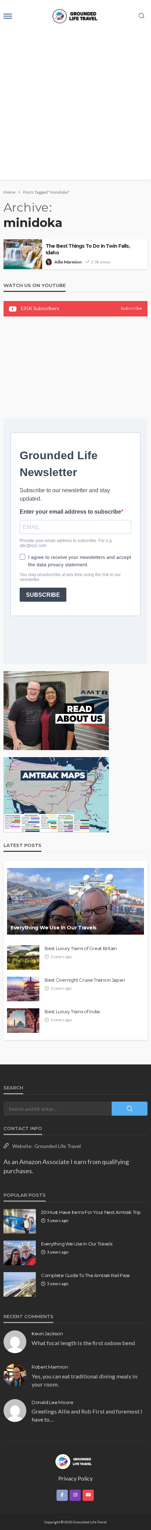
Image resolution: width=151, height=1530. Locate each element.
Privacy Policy (75, 1478)
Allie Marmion (67, 262)
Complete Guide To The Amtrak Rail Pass (85, 1275)
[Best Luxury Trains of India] (23, 1020)
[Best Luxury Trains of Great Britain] (23, 957)
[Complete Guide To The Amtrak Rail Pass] (20, 1284)
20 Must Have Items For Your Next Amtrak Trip (91, 1212)
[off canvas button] (8, 16)
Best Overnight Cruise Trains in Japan (85, 980)
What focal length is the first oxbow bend (83, 1342)
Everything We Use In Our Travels (54, 927)
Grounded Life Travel (57, 1146)
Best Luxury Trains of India (72, 1011)
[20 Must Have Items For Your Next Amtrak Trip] (20, 1221)
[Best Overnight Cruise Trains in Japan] (23, 989)
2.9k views (101, 262)
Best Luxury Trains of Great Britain (81, 948)
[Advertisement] (75, 104)
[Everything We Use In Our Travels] (75, 901)
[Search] (141, 16)
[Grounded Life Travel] (75, 1461)
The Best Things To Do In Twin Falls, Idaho (88, 249)
